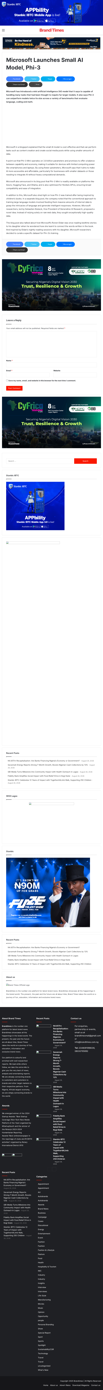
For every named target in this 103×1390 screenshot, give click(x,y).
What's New (43, 1370)
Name (9, 361)
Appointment (43, 1184)
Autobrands (43, 1196)
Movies (41, 1304)
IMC (39, 1271)
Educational (43, 1225)
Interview (42, 1287)
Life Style (42, 1296)
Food (40, 1258)
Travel (40, 1358)
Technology (43, 1353)
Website (56, 371)
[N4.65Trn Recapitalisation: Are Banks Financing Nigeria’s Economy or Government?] (43, 1029)
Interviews (42, 1291)
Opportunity (43, 1316)
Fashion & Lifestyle (46, 1250)
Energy (41, 1229)
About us (54, 1385)
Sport (40, 1337)
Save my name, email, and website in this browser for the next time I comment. (42, 381)
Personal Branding (46, 1324)
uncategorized (44, 1366)
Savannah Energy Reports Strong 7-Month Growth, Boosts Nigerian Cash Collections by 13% (48, 765)
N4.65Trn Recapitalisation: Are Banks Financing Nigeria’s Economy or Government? (44, 761)
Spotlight (42, 1345)
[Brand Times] (51, 30)
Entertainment (44, 1234)
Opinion (41, 1312)
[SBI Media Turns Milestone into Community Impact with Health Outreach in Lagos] (43, 1090)
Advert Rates (65, 1385)
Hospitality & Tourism (47, 1267)
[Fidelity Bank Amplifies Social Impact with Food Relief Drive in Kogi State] (43, 1120)
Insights (41, 1283)
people (41, 1320)
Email (9, 371)
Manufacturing (44, 1300)
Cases (40, 1221)
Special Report (44, 1333)
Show (40, 1329)
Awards (41, 1205)
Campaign (42, 1217)
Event (40, 1238)
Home (45, 1385)
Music (40, 1308)
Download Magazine (80, 1385)
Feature (41, 1254)
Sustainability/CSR (46, 1349)
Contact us (95, 1385)
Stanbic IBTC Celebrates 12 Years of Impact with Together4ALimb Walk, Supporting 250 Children (49, 780)
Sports (41, 1341)
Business (42, 1213)
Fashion (41, 1242)
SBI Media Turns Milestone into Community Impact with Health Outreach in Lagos (43, 772)
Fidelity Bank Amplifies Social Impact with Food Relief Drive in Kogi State (39, 776)
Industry (41, 1275)
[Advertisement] (51, 125)
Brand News (43, 1209)
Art (39, 1192)
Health (41, 1262)
